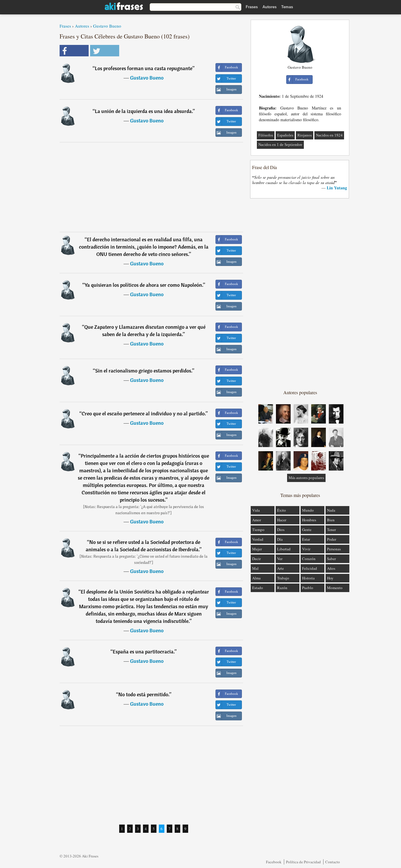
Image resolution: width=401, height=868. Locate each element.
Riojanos (304, 135)
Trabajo (283, 578)
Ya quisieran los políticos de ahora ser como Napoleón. (144, 285)
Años (331, 568)
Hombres (309, 520)
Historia (308, 578)
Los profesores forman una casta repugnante (143, 68)
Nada (331, 510)
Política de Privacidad (303, 861)
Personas (334, 549)
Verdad (257, 539)
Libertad (284, 549)
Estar (306, 539)
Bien (331, 520)
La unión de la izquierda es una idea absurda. (144, 111)
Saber (331, 558)
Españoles (285, 135)
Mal (255, 568)
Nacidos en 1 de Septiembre (280, 144)
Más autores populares (306, 478)
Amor (256, 520)
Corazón (309, 558)
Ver (279, 558)
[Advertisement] (151, 187)
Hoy (330, 578)
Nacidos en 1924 (329, 135)
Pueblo (307, 587)
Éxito (281, 510)
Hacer (281, 520)
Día (280, 539)
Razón (282, 587)
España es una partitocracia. (144, 651)
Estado (257, 587)
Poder (331, 539)
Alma (256, 578)
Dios (280, 529)
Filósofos (265, 135)
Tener (331, 529)
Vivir (306, 549)
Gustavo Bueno (107, 26)
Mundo (308, 510)
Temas (287, 7)
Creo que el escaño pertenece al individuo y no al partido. (144, 413)
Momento (335, 587)
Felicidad (309, 568)
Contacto (332, 861)
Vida (256, 510)
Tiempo (258, 529)
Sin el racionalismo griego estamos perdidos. (143, 370)
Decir (256, 558)
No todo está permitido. (143, 694)
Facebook (274, 861)
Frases (252, 7)
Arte (280, 568)
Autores (269, 7)
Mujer (257, 549)
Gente (306, 529)
